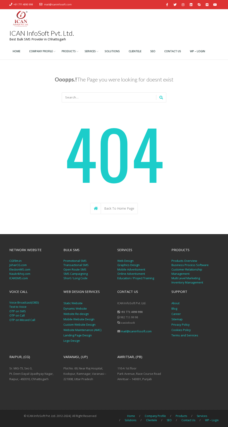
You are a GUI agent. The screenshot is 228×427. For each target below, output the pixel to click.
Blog (174, 308)
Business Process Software (190, 265)
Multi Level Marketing (185, 278)
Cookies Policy (181, 330)
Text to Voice (17, 307)
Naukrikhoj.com (19, 274)
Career (176, 314)
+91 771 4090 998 (23, 4)
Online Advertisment (131, 274)
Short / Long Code (75, 278)
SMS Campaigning (75, 274)
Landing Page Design (77, 335)
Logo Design (71, 341)
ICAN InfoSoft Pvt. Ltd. (41, 33)
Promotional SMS (75, 261)
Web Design (125, 261)
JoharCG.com (18, 265)
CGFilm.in (15, 261)
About (175, 303)
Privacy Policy (180, 325)
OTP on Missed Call (22, 320)
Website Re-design (76, 314)
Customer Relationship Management (186, 271)
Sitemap (177, 319)
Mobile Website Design (78, 319)
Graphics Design (128, 265)
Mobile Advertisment (131, 269)
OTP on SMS (17, 311)
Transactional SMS (76, 265)
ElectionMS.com (19, 269)
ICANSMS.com (18, 278)
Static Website (73, 303)
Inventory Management (187, 282)
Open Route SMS (74, 269)
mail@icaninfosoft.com (58, 4)
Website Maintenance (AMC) (82, 330)
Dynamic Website (75, 308)
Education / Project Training (135, 278)
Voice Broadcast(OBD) (24, 302)
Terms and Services (184, 335)
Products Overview (184, 261)
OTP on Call (17, 315)
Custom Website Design (79, 325)
